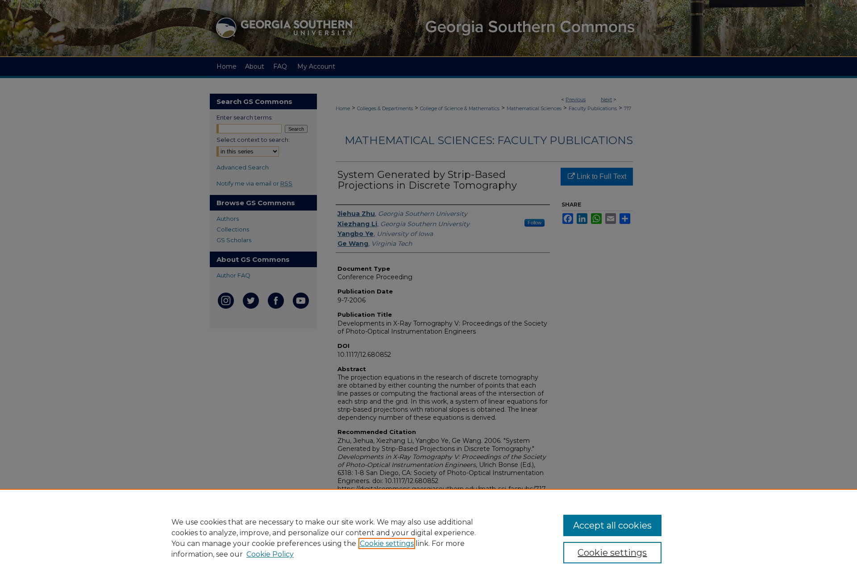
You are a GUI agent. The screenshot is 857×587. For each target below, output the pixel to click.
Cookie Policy (270, 554)
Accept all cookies (612, 525)
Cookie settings (387, 543)
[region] (428, 538)
